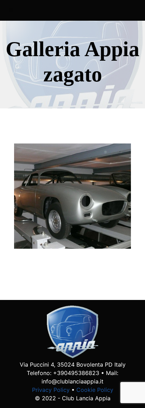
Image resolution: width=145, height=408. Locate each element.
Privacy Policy (51, 389)
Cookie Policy (94, 389)
